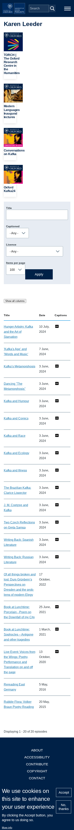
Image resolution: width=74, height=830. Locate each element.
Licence (11, 244)
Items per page (15, 262)
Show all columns (15, 301)
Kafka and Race (14, 435)
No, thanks (64, 807)
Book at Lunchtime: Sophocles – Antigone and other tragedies (18, 634)
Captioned (13, 226)
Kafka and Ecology (16, 453)
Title (9, 208)
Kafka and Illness (15, 470)
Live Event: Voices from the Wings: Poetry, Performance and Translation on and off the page (19, 662)
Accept (64, 792)
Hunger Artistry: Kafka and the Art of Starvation (18, 331)
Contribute (37, 764)
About (37, 750)
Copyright (37, 771)
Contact (37, 778)
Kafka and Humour (16, 401)
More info (7, 827)
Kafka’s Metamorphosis (19, 366)
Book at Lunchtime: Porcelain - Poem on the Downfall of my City (19, 612)
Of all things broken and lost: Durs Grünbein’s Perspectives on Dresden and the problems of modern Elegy (20, 584)
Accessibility (37, 757)
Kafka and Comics (16, 418)
